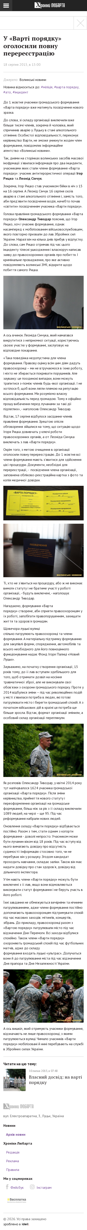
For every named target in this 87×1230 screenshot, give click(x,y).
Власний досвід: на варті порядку (55, 1079)
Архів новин (15, 1134)
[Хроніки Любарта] (43, 1106)
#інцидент (20, 92)
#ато (7, 92)
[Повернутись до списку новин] (80, 23)
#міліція (46, 87)
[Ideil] (16, 1224)
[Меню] (6, 5)
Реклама (12, 1161)
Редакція (12, 1152)
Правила (12, 1169)
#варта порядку (66, 87)
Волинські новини (32, 79)
